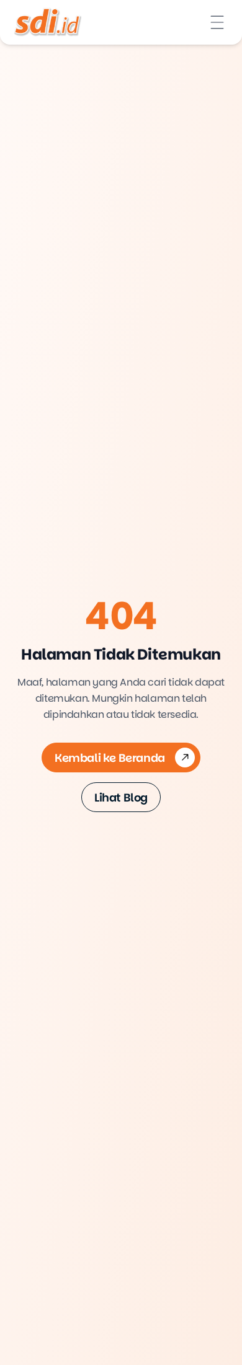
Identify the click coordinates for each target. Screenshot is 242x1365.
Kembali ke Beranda (110, 758)
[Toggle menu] (217, 22)
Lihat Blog (121, 797)
